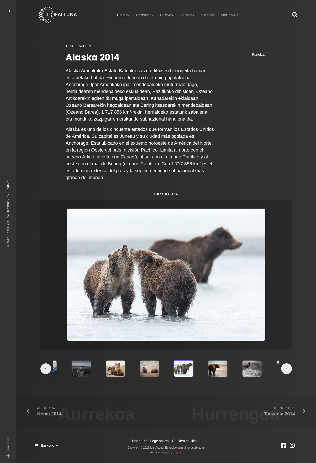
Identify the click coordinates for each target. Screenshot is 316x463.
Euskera (48, 445)
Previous (45, 368)
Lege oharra (159, 441)
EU (8, 11)
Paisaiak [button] (187, 15)
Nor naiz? (139, 441)
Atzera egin (80, 46)
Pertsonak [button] (144, 15)
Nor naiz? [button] (229, 15)
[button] (295, 15)
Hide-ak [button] (166, 15)
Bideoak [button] (208, 15)
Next (286, 368)
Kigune (8, 186)
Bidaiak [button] (123, 15)
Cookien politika (184, 441)
